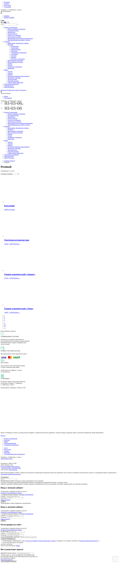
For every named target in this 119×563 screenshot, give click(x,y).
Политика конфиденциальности (10, 466)
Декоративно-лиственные (18, 52)
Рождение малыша (13, 81)
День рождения (12, 79)
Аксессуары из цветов (14, 37)
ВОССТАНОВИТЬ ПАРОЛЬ (8, 561)
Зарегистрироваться (27, 494)
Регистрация (8, 98)
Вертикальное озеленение (15, 60)
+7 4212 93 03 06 (6, 468)
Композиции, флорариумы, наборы (18, 43)
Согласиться (4, 477)
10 (5, 325)
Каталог (3, 435)
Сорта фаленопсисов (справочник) (14, 454)
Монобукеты (11, 32)
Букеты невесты (12, 33)
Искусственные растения (15, 62)
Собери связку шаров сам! (15, 82)
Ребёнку (10, 74)
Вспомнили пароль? (7, 559)
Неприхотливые (16, 49)
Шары (6, 70)
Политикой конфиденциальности (11, 474)
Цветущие (14, 51)
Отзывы (6, 3)
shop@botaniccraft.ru (7, 458)
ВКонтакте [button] (14, 493)
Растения (7, 41)
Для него (10, 73)
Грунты (10, 65)
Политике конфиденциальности (88, 541)
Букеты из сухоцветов (14, 35)
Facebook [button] (3, 493)
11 (4, 326)
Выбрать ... (17, 244)
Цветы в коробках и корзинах (16, 29)
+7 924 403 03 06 (16, 468)
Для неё (10, 71)
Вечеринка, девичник (14, 78)
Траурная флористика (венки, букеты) (19, 40)
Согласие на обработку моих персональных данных (40, 541)
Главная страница (9, 161)
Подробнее (11, 209)
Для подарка (15, 48)
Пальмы (13, 57)
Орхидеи (13, 56)
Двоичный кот (13, 469)
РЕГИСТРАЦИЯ (9, 17)
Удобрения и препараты (15, 67)
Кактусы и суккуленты (18, 59)
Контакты (7, 2)
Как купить (7, 5)
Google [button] (8, 493)
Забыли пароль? (5, 500)
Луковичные (15, 46)
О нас (6, 448)
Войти (6, 96)
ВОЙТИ (6, 16)
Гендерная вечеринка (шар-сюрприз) (18, 76)
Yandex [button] (20, 493)
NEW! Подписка (9, 87)
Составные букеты (13, 30)
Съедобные (14, 54)
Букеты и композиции (10, 27)
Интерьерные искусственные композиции (20, 38)
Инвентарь (11, 68)
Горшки (10, 63)
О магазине (7, 7)
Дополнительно (9, 85)
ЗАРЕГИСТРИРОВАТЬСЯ (8, 539)
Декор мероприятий (10, 443)
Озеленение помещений (11, 84)
